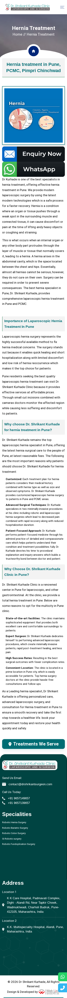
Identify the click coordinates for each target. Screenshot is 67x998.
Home (17, 34)
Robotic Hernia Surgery (14, 822)
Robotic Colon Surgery (14, 833)
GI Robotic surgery (11, 838)
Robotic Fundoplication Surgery (18, 844)
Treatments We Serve (36, 744)
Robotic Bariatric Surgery (15, 828)
